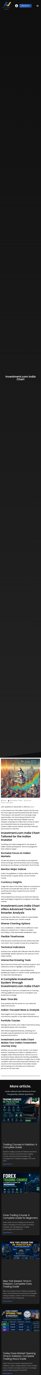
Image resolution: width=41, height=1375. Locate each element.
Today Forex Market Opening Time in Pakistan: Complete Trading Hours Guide (19, 1356)
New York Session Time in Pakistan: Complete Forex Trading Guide (17, 1283)
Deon (32, 807)
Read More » (8, 1164)
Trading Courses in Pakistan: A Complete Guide (20, 1146)
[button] (37, 5)
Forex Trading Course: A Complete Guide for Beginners (20, 1216)
